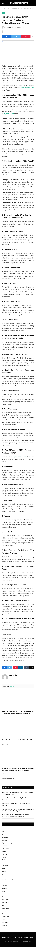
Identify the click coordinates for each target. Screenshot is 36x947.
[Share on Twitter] (16, 36)
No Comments (24, 30)
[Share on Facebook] (6, 36)
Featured (4, 854)
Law (3, 882)
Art (3, 834)
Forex (3, 863)
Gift (3, 874)
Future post (5, 865)
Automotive (5, 837)
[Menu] (3, 3)
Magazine (4, 888)
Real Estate (5, 899)
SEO (3, 905)
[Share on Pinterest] (25, 36)
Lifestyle (4, 885)
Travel (4, 919)
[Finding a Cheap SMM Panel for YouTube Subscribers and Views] (18, 51)
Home (4, 937)
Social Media (5, 908)
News (3, 894)
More (3, 891)
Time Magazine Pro (25, 941)
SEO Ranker (10, 27)
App (3, 831)
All (3, 12)
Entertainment (6, 848)
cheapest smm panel (27, 88)
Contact (10, 937)
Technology (5, 916)
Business (4, 840)
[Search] (33, 3)
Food (3, 860)
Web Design (5, 922)
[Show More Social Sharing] (32, 36)
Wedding (4, 925)
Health (4, 877)
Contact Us (19, 937)
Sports (4, 914)
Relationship (5, 902)
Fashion (4, 851)
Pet (3, 897)
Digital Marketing (7, 843)
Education (5, 846)
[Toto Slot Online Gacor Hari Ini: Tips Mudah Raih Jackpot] (18, 728)
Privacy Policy (29, 937)
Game (3, 868)
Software (4, 911)
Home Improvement (7, 880)
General (4, 871)
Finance (4, 857)
